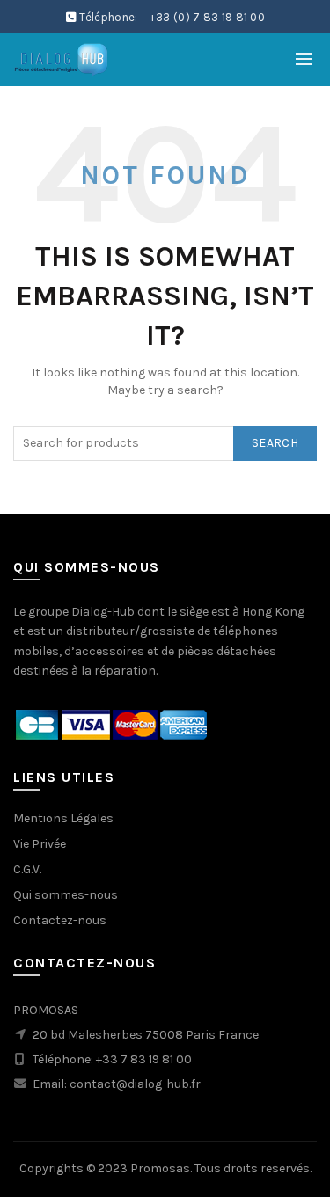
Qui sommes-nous (65, 894)
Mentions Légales (63, 818)
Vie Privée (39, 843)
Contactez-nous (59, 920)
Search (275, 442)
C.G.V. (27, 869)
